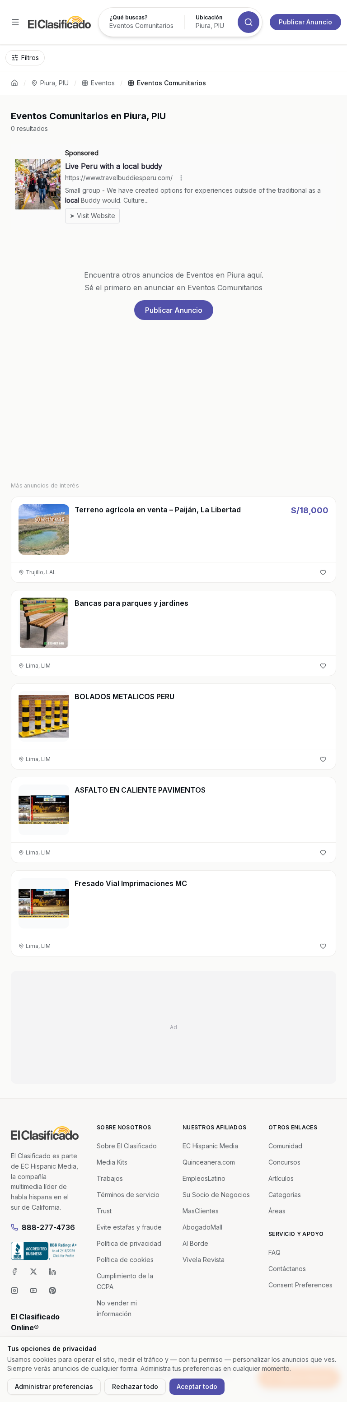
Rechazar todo (135, 1386)
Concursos (284, 1162)
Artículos (281, 1178)
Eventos (103, 83)
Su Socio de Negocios (216, 1194)
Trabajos (110, 1178)
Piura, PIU (54, 83)
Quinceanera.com (209, 1162)
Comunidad (285, 1146)
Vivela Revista (204, 1259)
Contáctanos (287, 1268)
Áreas (277, 1211)
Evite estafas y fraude (129, 1227)
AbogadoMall (202, 1227)
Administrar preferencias (54, 1386)
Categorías (284, 1194)
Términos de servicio (128, 1194)
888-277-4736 (48, 1227)
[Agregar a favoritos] (323, 572)
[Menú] (15, 22)
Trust (104, 1211)
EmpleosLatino (204, 1178)
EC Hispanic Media (210, 1146)
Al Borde (195, 1243)
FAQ (274, 1252)
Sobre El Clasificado (127, 1146)
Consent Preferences (300, 1285)
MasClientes (201, 1211)
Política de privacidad (129, 1243)
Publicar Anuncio (305, 22)
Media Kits (112, 1162)
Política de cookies (125, 1259)
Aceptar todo (197, 1386)
